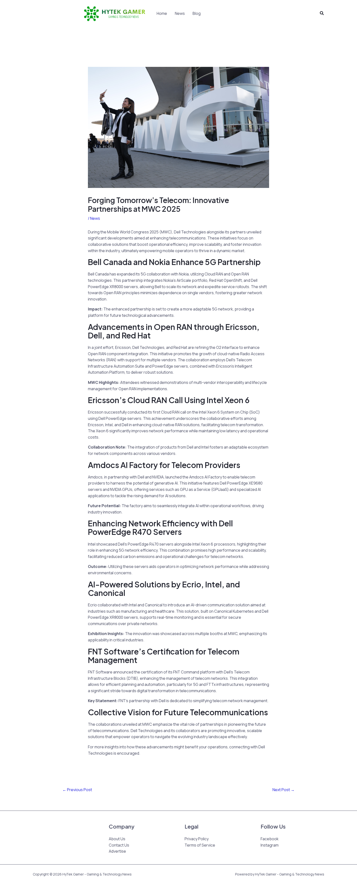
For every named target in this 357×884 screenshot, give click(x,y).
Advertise (117, 851)
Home (162, 13)
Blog (197, 13)
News (180, 13)
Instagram (270, 845)
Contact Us (119, 845)
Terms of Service (200, 845)
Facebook (270, 838)
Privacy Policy (197, 838)
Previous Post (77, 789)
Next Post (283, 789)
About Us (117, 838)
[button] (322, 13)
